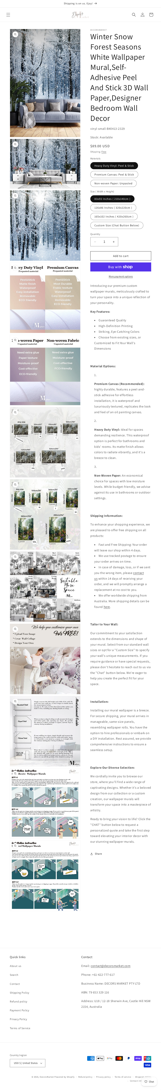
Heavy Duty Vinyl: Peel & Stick (114, 165)
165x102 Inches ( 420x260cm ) (114, 216)
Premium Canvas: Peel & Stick (114, 174)
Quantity (95, 234)
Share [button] (98, 853)
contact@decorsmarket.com (110, 966)
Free (104, 151)
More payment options (121, 276)
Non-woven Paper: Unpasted (113, 183)
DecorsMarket (47, 1076)
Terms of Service (20, 1028)
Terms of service (123, 1076)
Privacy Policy (18, 1019)
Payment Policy (19, 1010)
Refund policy (18, 1001)
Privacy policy (103, 1076)
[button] (8, 14)
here (107, 607)
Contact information (140, 1080)
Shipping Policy (19, 992)
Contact (15, 984)
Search (14, 975)
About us (15, 966)
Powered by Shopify (64, 1076)
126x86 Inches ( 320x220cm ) (113, 207)
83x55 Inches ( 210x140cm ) (112, 199)
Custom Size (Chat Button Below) (116, 225)
